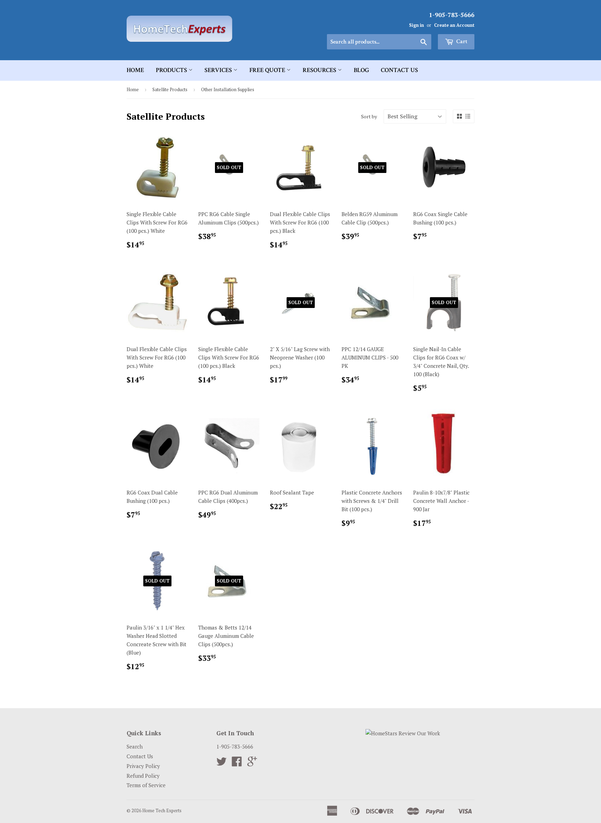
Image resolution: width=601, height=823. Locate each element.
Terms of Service (146, 785)
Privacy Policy (143, 765)
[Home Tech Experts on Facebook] (237, 763)
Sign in (416, 25)
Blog (361, 70)
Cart (461, 41)
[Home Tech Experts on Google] (252, 763)
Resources (320, 70)
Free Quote (268, 70)
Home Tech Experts (162, 810)
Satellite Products (169, 89)
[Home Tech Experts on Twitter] (221, 763)
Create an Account (454, 25)
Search (135, 746)
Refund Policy (143, 775)
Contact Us (399, 70)
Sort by (369, 116)
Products (172, 70)
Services (219, 70)
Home (135, 70)
